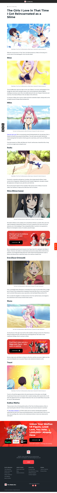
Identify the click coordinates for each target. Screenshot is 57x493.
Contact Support (32, 474)
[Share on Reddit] (3, 130)
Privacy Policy (43, 471)
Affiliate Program (32, 472)
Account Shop (31, 469)
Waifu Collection (8, 474)
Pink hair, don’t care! (12, 134)
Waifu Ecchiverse (20, 472)
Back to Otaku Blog (13, 6)
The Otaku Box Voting (33, 471)
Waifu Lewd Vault (20, 469)
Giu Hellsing (7, 476)
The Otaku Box (8, 469)
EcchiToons (7, 472)
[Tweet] (3, 127)
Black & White (8, 478)
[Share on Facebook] (3, 124)
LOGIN (28, 462)
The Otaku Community (13, 410)
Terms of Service (44, 469)
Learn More (15, 242)
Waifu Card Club (8, 471)
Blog (18, 471)
